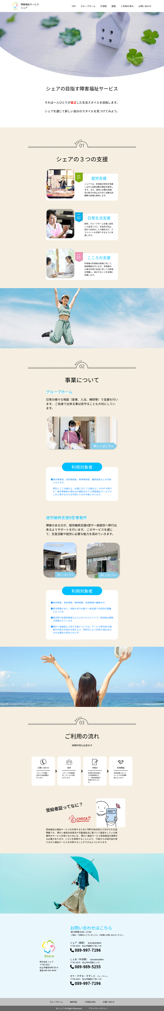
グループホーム (88, 6)
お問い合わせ (144, 6)
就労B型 (73, 1001)
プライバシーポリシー (98, 1008)
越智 (114, 6)
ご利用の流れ (127, 6)
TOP (74, 6)
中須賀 (103, 6)
